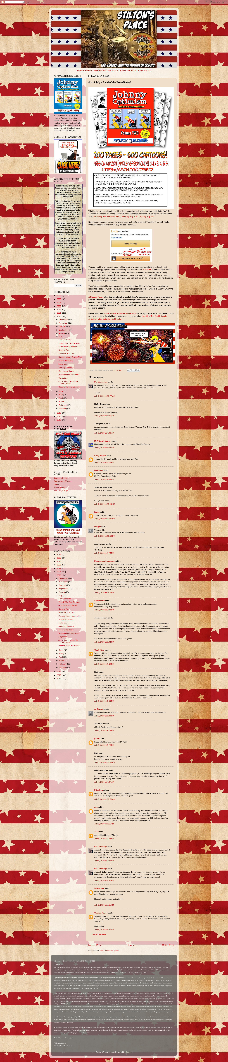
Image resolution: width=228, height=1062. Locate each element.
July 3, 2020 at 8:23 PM (104, 745)
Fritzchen (98, 790)
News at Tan (63, 350)
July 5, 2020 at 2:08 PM (104, 839)
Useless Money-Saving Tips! (70, 357)
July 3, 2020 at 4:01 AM (104, 416)
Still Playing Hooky (66, 371)
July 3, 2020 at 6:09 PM (104, 701)
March (62, 402)
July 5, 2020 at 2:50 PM (104, 880)
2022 (59, 310)
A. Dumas (98, 709)
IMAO (56, 484)
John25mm (99, 888)
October (62, 326)
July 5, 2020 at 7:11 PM (104, 905)
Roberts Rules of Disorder (69, 387)
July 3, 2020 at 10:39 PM (104, 762)
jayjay (97, 512)
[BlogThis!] (131, 370)
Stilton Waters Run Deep (68, 374)
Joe (96, 807)
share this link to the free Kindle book (120, 313)
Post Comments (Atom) (109, 951)
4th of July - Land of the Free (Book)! (68, 382)
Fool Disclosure (64, 340)
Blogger (129, 1052)
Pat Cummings (100, 382)
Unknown (98, 470)
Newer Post (94, 945)
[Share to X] (133, 370)
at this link (147, 270)
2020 (59, 317)
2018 (59, 416)
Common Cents (60, 478)
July (61, 337)
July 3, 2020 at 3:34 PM (104, 642)
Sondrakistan (59, 488)
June (61, 391)
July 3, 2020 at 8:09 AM (104, 479)
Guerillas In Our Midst (67, 347)
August (62, 333)
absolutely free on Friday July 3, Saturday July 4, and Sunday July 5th (123, 216)
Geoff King (99, 650)
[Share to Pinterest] (138, 370)
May (61, 395)
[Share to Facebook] (136, 370)
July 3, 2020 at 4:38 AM (104, 433)
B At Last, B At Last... (67, 354)
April (61, 398)
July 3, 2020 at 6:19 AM (104, 462)
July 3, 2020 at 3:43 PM (104, 664)
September (64, 330)
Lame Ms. (62, 364)
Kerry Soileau (100, 456)
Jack (96, 832)
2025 (59, 299)
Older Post (168, 945)
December (63, 320)
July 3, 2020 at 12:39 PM (104, 519)
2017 (59, 420)
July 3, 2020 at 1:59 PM (104, 593)
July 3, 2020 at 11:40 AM (104, 504)
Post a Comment (99, 935)
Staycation (62, 378)
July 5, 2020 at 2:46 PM (104, 861)
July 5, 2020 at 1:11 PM (104, 824)
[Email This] (128, 370)
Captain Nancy (101, 913)
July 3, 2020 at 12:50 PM (104, 536)
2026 (59, 296)
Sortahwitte (99, 601)
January (62, 409)
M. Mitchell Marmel (102, 441)
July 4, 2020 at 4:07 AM (104, 782)
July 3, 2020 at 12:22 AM (104, 396)
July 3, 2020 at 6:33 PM (104, 716)
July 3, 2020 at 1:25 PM (104, 553)
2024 (59, 303)
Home (131, 945)
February (63, 405)
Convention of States (62, 481)
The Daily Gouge (61, 491)
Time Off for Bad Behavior (69, 343)
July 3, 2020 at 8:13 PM (104, 731)
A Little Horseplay (65, 361)
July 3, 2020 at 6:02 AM (104, 448)
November (63, 323)
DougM (97, 527)
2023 (59, 306)
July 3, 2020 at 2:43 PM (104, 610)
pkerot (97, 738)
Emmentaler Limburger (104, 561)
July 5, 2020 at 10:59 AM (104, 799)
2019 (59, 413)
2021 (59, 313)
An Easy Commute (66, 368)
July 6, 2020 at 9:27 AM (104, 930)
